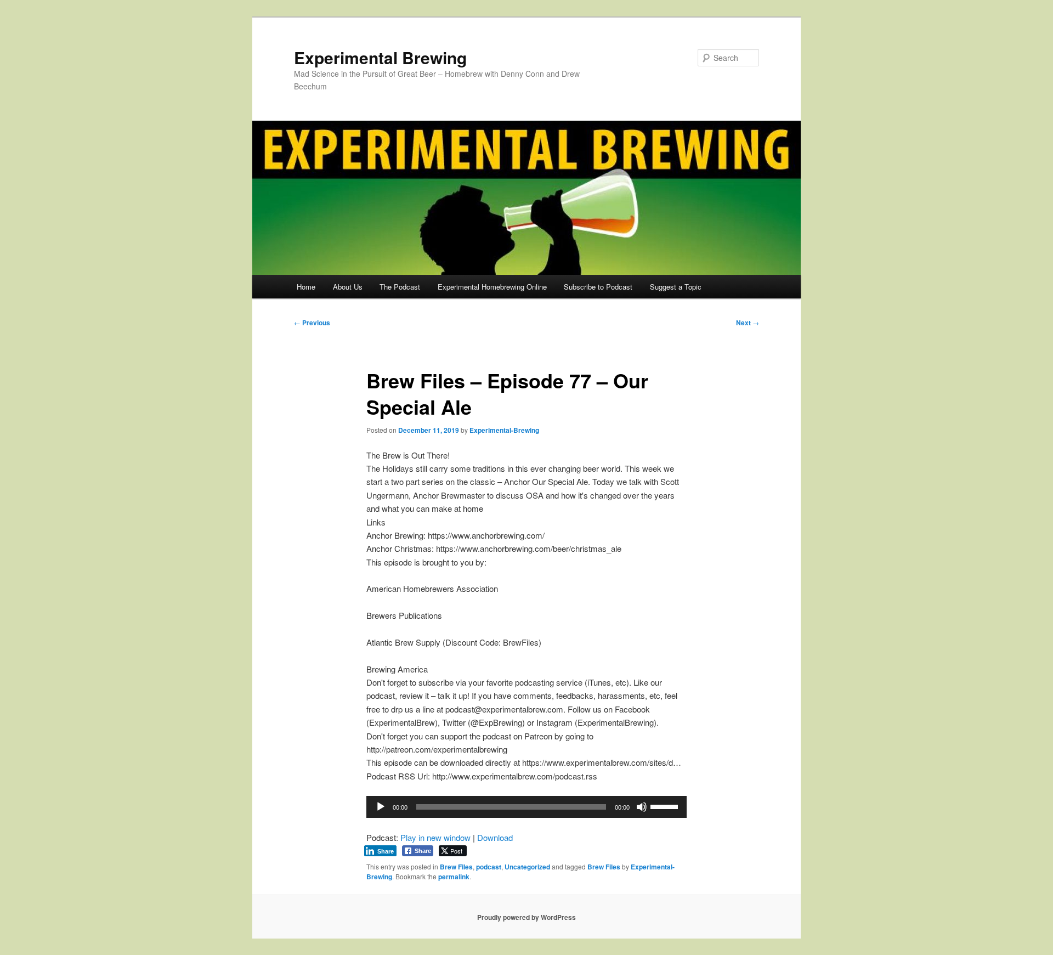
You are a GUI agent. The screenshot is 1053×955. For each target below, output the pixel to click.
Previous (312, 322)
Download (495, 837)
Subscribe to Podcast (598, 286)
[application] (526, 807)
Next (747, 322)
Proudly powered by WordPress (526, 917)
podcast (488, 867)
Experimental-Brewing (504, 430)
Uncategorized (527, 867)
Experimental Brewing (380, 57)
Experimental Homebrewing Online (492, 286)
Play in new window (435, 837)
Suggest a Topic (675, 286)
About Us (348, 286)
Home (306, 286)
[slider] (665, 806)
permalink (453, 876)
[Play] (380, 806)
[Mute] (641, 806)
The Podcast (400, 286)
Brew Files (456, 867)
